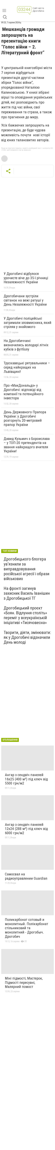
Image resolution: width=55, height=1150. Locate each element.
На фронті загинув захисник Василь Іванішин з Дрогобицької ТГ (27, 593)
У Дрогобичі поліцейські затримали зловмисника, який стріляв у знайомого (27, 322)
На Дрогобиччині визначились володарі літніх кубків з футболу (26, 345)
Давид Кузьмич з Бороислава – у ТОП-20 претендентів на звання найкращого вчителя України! (27, 445)
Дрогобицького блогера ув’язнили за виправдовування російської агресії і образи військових (26, 569)
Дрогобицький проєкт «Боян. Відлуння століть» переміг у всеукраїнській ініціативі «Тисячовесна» (25, 615)
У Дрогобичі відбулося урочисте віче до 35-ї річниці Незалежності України (26, 278)
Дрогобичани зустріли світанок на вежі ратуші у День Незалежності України (25, 300)
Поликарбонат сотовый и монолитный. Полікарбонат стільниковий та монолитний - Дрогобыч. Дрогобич (26, 928)
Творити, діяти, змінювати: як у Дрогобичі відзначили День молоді (27, 637)
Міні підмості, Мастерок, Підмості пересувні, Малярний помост (24, 982)
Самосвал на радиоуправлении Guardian (26, 876)
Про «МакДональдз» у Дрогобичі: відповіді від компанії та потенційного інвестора (23, 391)
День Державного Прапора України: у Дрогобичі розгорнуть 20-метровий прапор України (25, 418)
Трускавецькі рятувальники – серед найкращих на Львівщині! (27, 367)
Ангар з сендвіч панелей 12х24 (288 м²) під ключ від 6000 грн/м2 (26, 828)
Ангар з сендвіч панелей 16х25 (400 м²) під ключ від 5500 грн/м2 (26, 779)
